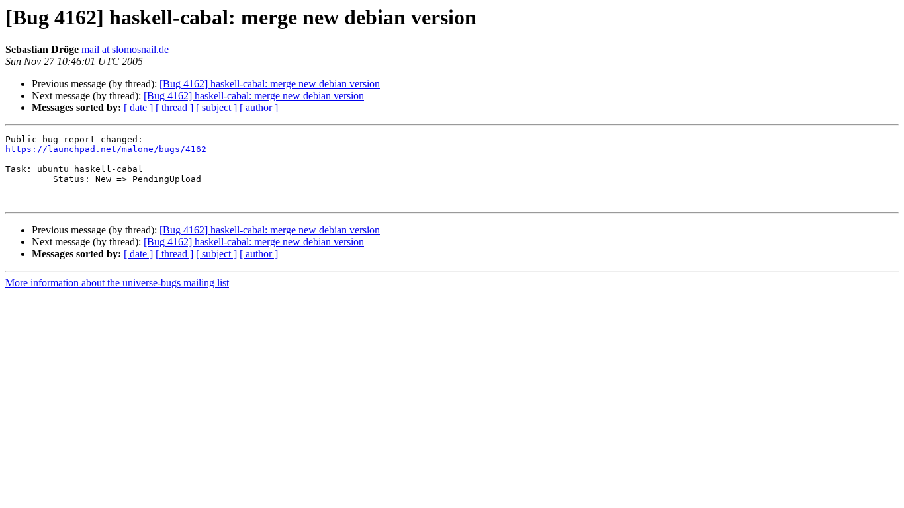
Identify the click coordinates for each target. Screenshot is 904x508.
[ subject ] (216, 107)
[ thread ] (174, 107)
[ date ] (138, 107)
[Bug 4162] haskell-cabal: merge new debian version (269, 83)
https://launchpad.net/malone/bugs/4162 (105, 149)
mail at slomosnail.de (125, 49)
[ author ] (259, 107)
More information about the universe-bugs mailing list (117, 282)
